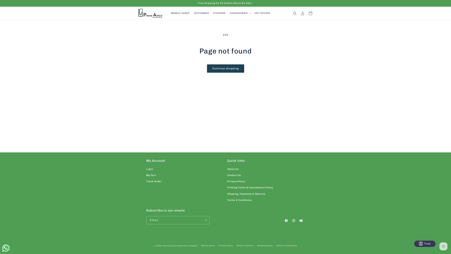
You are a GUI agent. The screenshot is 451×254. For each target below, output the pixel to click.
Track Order (154, 181)
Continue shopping (225, 68)
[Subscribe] (205, 220)
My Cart (151, 175)
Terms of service (245, 245)
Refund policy (208, 245)
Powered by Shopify (187, 246)
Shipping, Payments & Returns (246, 193)
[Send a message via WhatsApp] (6, 248)
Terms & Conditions (239, 200)
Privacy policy (225, 245)
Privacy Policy (236, 181)
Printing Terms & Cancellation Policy (250, 187)
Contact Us (234, 175)
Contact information (286, 245)
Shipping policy (265, 245)
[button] (240, 13)
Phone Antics (169, 246)
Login (149, 169)
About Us (233, 169)
